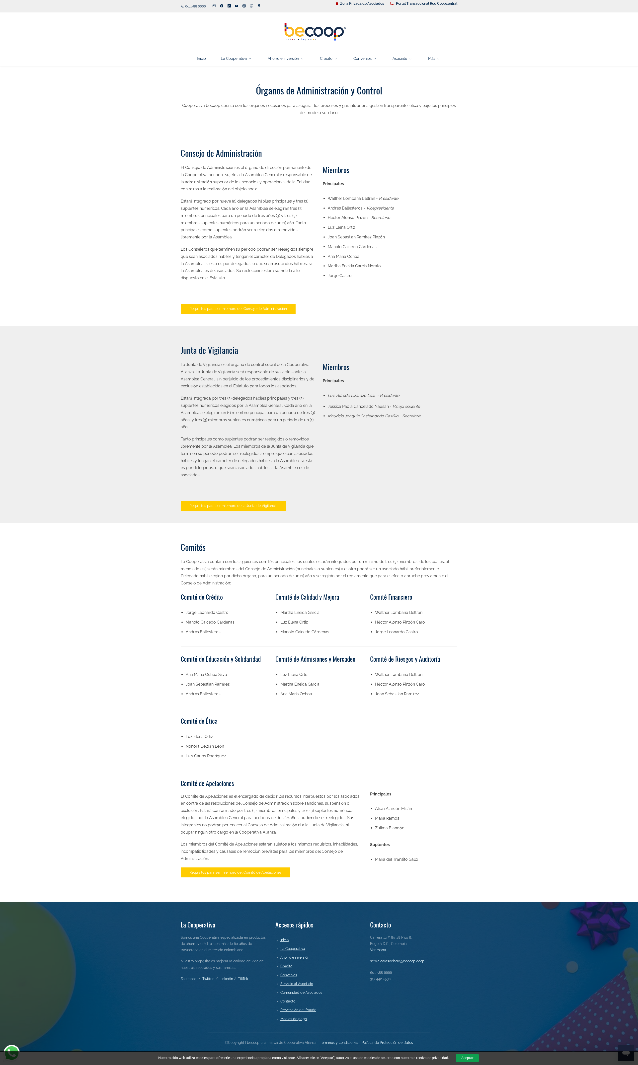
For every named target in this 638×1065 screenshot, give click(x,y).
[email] (214, 6)
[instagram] (244, 6)
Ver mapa (378, 950)
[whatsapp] (251, 6)
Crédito (286, 966)
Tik (240, 979)
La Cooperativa (292, 949)
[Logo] (315, 31)
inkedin (227, 979)
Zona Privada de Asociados (362, 3)
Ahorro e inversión (294, 957)
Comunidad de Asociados (301, 992)
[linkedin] (229, 6)
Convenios (288, 975)
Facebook (188, 979)
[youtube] (236, 6)
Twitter (208, 979)
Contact (286, 1001)
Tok (245, 979)
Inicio (284, 940)
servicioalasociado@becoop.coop (397, 961)
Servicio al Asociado (296, 984)
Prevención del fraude (298, 1010)
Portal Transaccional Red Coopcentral (426, 3)
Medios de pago (293, 1019)
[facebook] (221, 6)
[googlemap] (259, 6)
